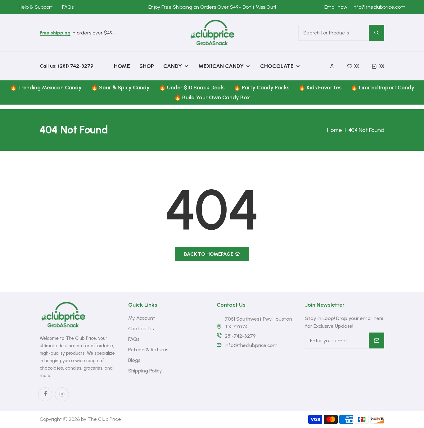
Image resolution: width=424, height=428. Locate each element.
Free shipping (55, 33)
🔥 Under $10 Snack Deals (191, 87)
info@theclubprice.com (379, 7)
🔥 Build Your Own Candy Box (212, 97)
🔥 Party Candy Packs (261, 87)
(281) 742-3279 (75, 66)
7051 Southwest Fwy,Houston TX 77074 (258, 323)
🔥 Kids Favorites (320, 87)
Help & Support (36, 7)
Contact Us (141, 328)
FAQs (68, 7)
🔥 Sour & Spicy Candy (120, 87)
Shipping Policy (145, 371)
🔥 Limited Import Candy (382, 87)
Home (334, 130)
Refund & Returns (148, 350)
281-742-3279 (240, 336)
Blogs (134, 360)
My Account (141, 318)
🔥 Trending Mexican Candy (46, 87)
